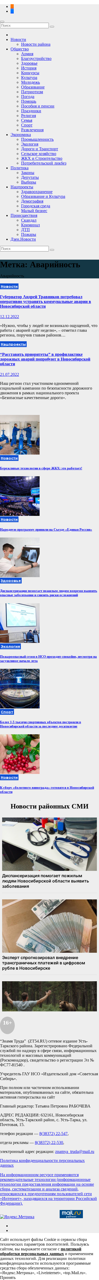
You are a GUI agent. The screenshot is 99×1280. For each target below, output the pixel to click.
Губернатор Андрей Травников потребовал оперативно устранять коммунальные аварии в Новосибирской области (45, 302)
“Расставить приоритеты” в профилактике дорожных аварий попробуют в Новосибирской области (45, 359)
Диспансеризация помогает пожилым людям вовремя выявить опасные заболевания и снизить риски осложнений (48, 593)
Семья (26, 120)
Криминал (30, 225)
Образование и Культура (43, 196)
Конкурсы (30, 73)
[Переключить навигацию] (2, 21)
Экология (29, 144)
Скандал (28, 220)
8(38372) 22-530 (49, 1142)
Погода (27, 96)
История (28, 68)
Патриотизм (32, 92)
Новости (18, 39)
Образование (33, 87)
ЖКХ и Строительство (41, 158)
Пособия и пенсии (37, 106)
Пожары (28, 234)
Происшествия (24, 215)
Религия (28, 115)
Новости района (35, 44)
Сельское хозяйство (38, 153)
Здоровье (29, 63)
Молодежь (30, 82)
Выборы (28, 182)
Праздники (31, 111)
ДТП (25, 229)
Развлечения (32, 130)
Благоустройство (36, 58)
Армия (27, 54)
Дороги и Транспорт (39, 149)
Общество (20, 49)
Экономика (21, 134)
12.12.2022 (9, 316)
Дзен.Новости (23, 239)
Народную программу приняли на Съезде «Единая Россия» (46, 529)
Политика (20, 168)
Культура (29, 77)
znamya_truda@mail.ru (74, 1151)
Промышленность (37, 139)
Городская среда (35, 206)
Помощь (28, 101)
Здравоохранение (37, 191)
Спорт (26, 125)
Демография (32, 201)
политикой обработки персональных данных (40, 1251)
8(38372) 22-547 (53, 1133)
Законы (27, 172)
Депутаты (30, 177)
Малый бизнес (34, 210)
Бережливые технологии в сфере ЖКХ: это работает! (41, 468)
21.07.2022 (9, 374)
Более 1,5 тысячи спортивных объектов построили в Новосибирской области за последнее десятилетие (40, 724)
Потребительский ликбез (43, 163)
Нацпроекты (22, 187)
